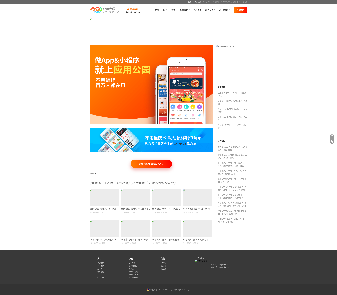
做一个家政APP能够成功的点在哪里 (161, 183)
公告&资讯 (224, 9)
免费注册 (198, 2)
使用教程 (100, 266)
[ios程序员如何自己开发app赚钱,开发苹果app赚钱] (135, 221)
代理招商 (197, 9)
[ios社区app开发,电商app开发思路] (197, 190)
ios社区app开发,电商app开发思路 (199, 209)
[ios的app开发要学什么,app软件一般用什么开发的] (135, 190)
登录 (189, 2)
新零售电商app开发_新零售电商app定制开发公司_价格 (232, 156)
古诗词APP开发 (122, 183)
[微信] (332, 141)
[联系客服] (332, 136)
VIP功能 (132, 263)
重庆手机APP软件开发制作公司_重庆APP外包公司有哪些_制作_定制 (232, 204)
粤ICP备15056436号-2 (182, 290)
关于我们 (164, 263)
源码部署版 (133, 266)
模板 (173, 9)
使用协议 (100, 272)
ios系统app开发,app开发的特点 (167, 239)
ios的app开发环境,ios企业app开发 (106, 209)
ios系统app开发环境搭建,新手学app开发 (202, 239)
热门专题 (100, 277)
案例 (165, 9)
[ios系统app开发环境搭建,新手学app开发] (197, 221)
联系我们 (164, 266)
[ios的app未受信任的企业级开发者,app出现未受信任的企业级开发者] (166, 190)
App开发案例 (133, 274)
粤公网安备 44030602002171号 (160, 290)
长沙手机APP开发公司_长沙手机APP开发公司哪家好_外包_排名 (231, 164)
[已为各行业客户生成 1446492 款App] (151, 129)
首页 (157, 9)
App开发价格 (133, 272)
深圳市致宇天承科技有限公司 (221, 267)
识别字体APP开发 (138, 183)
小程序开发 (109, 183)
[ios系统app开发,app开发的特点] (166, 221)
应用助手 (100, 269)
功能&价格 (184, 9)
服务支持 (209, 9)
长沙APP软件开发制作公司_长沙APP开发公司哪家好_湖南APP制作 (232, 196)
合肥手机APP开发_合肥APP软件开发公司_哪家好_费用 (232, 172)
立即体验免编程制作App (151, 164)
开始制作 (241, 9)
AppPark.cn (224, 264)
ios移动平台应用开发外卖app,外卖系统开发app (112, 239)
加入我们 (164, 269)
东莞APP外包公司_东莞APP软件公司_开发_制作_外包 (232, 220)
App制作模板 (133, 277)
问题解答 (100, 263)
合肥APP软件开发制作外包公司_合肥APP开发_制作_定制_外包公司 (232, 188)
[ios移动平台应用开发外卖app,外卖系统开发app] (104, 221)
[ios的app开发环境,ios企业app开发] (104, 190)
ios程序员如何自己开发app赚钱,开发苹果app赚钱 (144, 239)
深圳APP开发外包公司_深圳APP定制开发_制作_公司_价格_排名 (232, 212)
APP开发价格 (96, 183)
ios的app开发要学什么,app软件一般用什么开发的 (144, 209)
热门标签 (100, 274)
